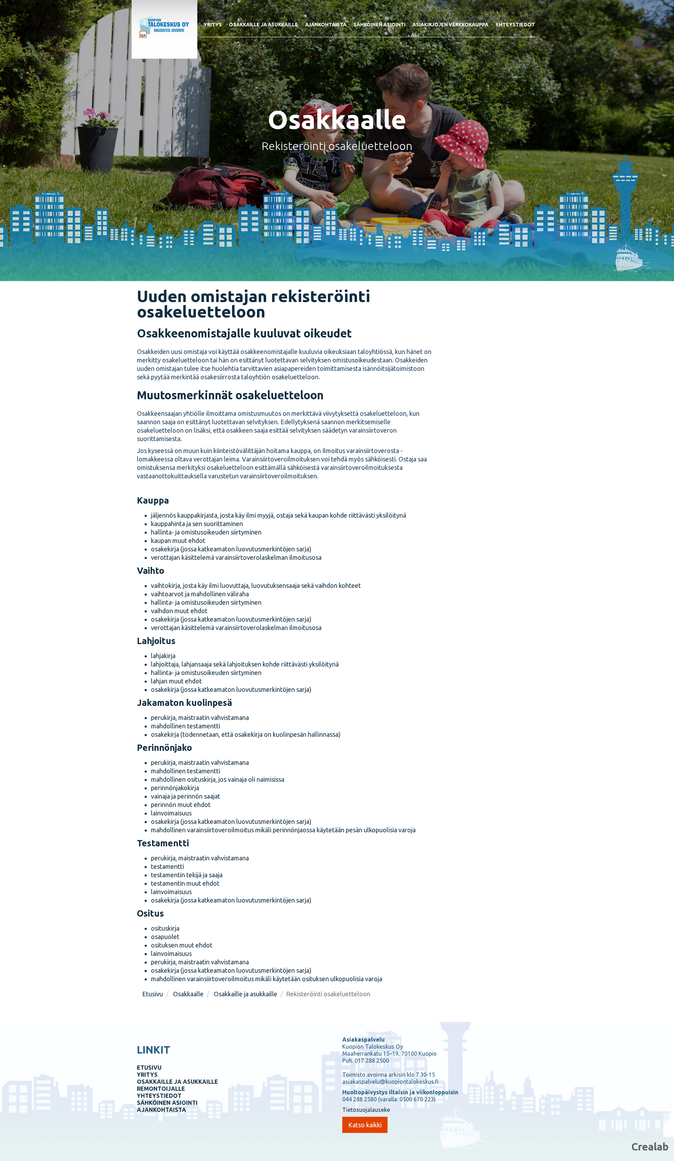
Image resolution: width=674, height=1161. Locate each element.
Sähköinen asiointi (379, 24)
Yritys (213, 24)
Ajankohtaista (325, 24)
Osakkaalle (188, 993)
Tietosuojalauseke (366, 1110)
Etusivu (152, 993)
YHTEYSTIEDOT (159, 1096)
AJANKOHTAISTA (161, 1110)
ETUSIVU (149, 1067)
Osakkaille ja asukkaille (263, 24)
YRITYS (147, 1074)
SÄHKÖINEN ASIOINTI (167, 1103)
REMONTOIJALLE (161, 1088)
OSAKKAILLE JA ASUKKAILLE (177, 1081)
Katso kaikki (365, 1124)
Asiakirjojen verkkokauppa (450, 24)
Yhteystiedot (515, 24)
